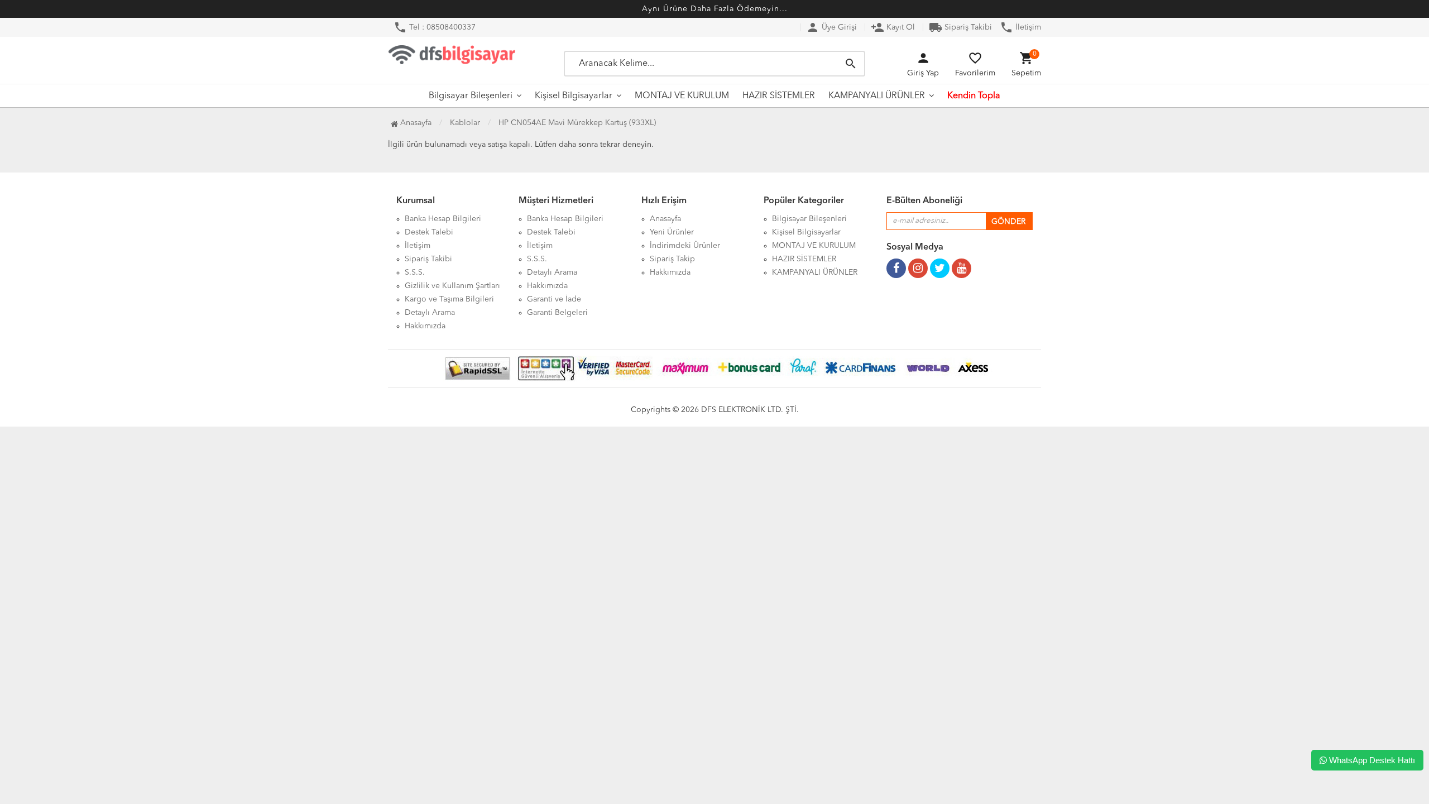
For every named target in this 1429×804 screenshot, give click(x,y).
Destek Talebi (429, 232)
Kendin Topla (973, 96)
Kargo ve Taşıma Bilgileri (449, 299)
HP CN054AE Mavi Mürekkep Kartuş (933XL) (577, 123)
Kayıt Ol (893, 27)
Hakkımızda (425, 326)
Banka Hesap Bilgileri (443, 219)
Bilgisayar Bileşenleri (470, 96)
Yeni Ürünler (672, 232)
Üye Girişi (831, 27)
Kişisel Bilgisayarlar (573, 96)
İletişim (1020, 27)
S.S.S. (415, 272)
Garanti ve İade (554, 299)
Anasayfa (414, 123)
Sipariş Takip (672, 259)
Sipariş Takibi (960, 27)
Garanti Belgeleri (557, 313)
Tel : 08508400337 (435, 27)
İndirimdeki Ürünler (685, 246)
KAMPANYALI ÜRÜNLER (876, 96)
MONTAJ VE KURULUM (682, 96)
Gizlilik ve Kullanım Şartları (452, 286)
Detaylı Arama (430, 313)
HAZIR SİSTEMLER (778, 96)
